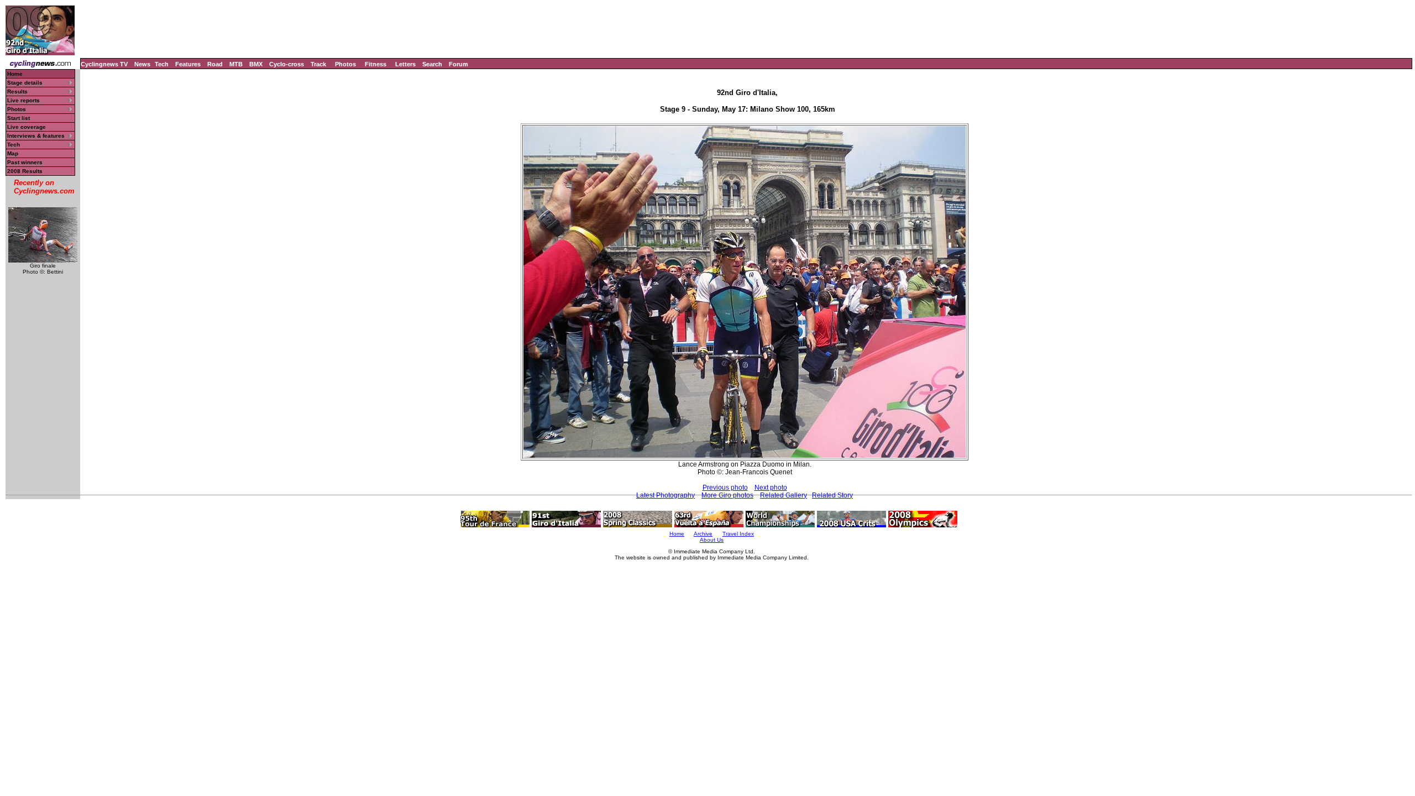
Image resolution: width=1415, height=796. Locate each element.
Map (12, 153)
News (142, 64)
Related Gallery (783, 495)
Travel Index (738, 534)
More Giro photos (727, 495)
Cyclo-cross (286, 64)
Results (17, 91)
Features (188, 64)
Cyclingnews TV (104, 64)
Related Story (832, 495)
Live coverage (26, 127)
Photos (345, 64)
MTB (236, 64)
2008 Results (25, 171)
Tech (162, 64)
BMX (256, 64)
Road (215, 64)
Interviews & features (36, 136)
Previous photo (725, 487)
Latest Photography (665, 495)
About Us (712, 540)
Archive (703, 534)
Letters (405, 64)
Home (15, 74)
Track (318, 64)
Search (432, 64)
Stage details (25, 83)
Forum (458, 64)
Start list (18, 118)
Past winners (25, 162)
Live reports (23, 100)
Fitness (375, 64)
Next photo (770, 487)
